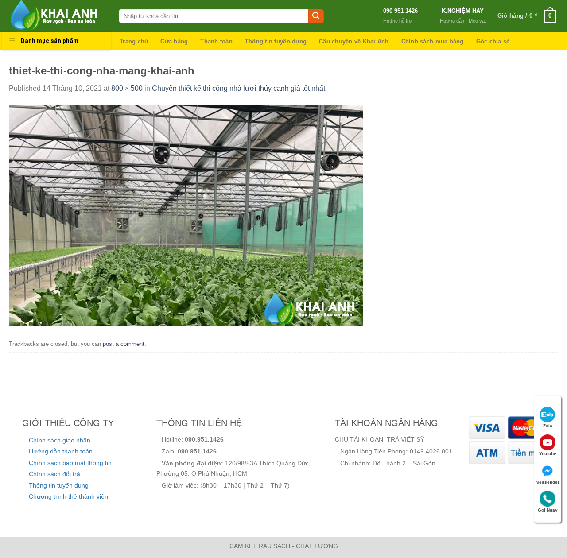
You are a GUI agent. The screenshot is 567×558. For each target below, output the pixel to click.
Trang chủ (134, 41)
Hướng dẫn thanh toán (61, 451)
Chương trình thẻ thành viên (68, 496)
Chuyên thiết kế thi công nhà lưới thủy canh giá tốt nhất (238, 88)
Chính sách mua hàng (432, 41)
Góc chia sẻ (493, 41)
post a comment (123, 344)
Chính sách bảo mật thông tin (70, 462)
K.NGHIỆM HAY (463, 11)
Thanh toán (216, 41)
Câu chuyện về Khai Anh (354, 41)
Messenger (547, 482)
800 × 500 (127, 88)
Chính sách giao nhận (59, 440)
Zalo (547, 425)
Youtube (547, 453)
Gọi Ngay (548, 510)
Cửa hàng (174, 41)
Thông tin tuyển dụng (276, 41)
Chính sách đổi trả (54, 473)
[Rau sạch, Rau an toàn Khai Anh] (57, 16)
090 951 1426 (400, 11)
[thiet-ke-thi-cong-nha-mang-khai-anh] (186, 215)
